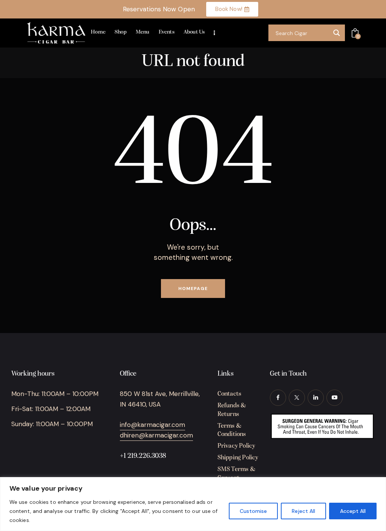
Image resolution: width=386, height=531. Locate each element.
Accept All (353, 511)
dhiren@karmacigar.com (156, 435)
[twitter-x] (297, 398)
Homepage (193, 288)
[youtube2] (334, 398)
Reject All (303, 511)
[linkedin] (316, 398)
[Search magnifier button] (336, 33)
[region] (193, 504)
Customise (253, 511)
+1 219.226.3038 (143, 456)
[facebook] (278, 398)
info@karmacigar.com (152, 425)
